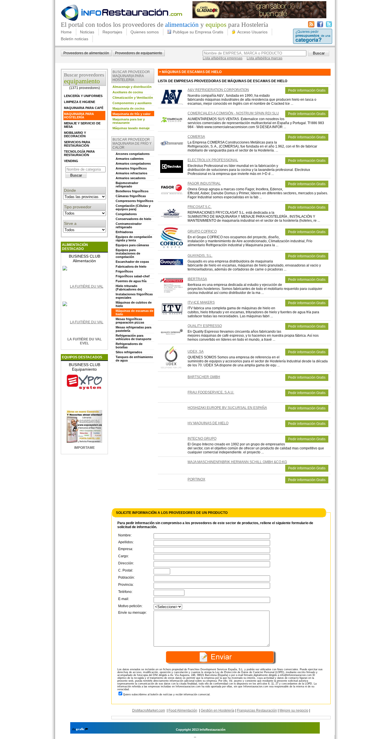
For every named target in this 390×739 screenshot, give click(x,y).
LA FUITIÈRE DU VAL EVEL (84, 341)
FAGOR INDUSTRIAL (204, 183)
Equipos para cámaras (132, 245)
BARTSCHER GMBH (204, 377)
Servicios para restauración (77, 143)
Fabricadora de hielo (131, 266)
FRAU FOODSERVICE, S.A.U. (211, 392)
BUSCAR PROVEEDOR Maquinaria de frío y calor (132, 144)
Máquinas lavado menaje (131, 128)
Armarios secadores (131, 178)
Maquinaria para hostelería (79, 115)
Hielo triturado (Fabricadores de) (129, 287)
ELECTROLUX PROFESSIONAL (213, 160)
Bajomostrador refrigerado (127, 184)
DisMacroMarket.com (148, 710)
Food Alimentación (182, 710)
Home (66, 32)
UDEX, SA (196, 352)
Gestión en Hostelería (217, 710)
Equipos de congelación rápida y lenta (134, 238)
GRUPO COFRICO (202, 231)
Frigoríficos (124, 271)
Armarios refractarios (131, 173)
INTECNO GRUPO (202, 439)
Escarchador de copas (132, 261)
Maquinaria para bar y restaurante (128, 121)
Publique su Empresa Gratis (198, 32)
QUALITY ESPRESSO (205, 326)
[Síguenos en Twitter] (329, 26)
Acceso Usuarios (252, 32)
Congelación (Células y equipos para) (133, 207)
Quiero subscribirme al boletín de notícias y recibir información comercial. (166, 694)
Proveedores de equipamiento (138, 53)
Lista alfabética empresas (222, 58)
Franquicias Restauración (257, 710)
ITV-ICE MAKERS (201, 302)
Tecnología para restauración (79, 153)
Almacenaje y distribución (132, 86)
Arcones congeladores (133, 154)
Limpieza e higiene (79, 102)
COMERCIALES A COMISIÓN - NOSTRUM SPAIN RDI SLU (233, 113)
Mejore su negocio (294, 710)
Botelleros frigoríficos (132, 191)
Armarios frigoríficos (131, 168)
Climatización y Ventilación (132, 97)
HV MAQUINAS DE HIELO (208, 423)
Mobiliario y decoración (75, 134)
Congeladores (126, 214)
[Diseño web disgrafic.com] (80, 730)
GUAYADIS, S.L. (200, 256)
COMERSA (196, 137)
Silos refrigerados (129, 352)
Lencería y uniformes (83, 96)
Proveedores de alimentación (86, 53)
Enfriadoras (124, 232)
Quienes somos (144, 32)
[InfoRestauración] (122, 20)
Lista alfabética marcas (264, 58)
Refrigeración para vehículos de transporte (133, 337)
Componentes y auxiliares (132, 103)
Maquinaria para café (83, 108)
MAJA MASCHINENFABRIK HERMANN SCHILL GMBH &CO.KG (237, 462)
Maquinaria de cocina (128, 108)
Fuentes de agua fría (131, 281)
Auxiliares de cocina (127, 92)
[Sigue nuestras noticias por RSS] (311, 26)
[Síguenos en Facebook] (320, 26)
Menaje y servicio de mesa (82, 125)
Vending (71, 161)
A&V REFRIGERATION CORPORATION (218, 90)
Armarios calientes (130, 158)
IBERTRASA (197, 279)
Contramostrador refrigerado (129, 225)
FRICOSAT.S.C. (200, 207)
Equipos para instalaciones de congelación (128, 253)
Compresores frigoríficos (134, 201)
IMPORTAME (84, 448)
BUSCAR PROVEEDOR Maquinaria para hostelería (131, 76)
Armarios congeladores (133, 163)
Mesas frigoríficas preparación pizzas (130, 320)
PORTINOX (196, 479)
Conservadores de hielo (133, 219)
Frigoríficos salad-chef (133, 276)
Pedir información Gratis (306, 90)
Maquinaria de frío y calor (131, 114)
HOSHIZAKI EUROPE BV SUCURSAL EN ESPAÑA (227, 408)
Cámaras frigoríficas (131, 196)
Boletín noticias (74, 39)
